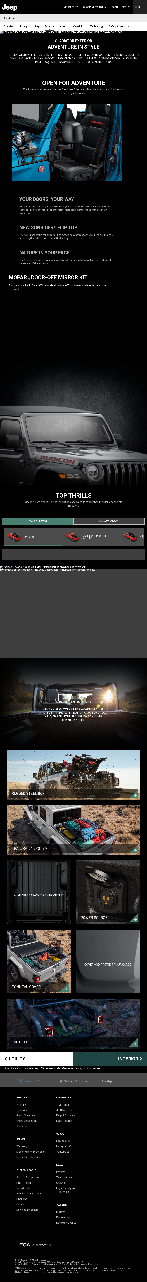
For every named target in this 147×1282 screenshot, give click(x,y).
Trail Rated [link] (62, 1104)
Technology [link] (96, 26)
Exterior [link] (49, 26)
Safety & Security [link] (119, 26)
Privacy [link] (60, 1172)
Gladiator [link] (21, 1126)
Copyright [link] (61, 1182)
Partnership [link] (63, 1217)
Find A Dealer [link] (23, 1182)
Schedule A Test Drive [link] (29, 1193)
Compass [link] (22, 1110)
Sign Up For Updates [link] (28, 1177)
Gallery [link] (23, 26)
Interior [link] (64, 26)
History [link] (60, 1211)
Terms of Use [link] (64, 1177)
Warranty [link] (21, 1146)
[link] (9, 7)
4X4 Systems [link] (64, 1110)
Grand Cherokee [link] (25, 1115)
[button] (70, 7)
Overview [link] (9, 26)
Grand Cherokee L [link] (26, 1120)
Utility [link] (36, 26)
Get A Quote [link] (23, 1188)
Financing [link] (21, 1199)
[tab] (38, 521)
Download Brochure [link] (27, 1209)
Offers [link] (20, 1204)
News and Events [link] (66, 1222)
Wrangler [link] (21, 1104)
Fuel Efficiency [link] (64, 1120)
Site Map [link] (106, 1081)
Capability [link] (79, 26)
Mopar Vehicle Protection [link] (30, 1151)
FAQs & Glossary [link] (65, 1115)
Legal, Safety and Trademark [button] (66, 1190)
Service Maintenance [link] (28, 1157)
